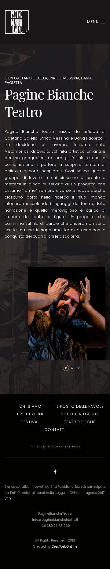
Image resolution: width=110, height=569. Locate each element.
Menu (93, 21)
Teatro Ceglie (79, 422)
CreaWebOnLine (64, 546)
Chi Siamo (30, 406)
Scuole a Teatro (80, 414)
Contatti (55, 429)
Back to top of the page (57, 446)
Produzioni (30, 414)
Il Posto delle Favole (80, 406)
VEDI (8, 499)
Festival (30, 422)
